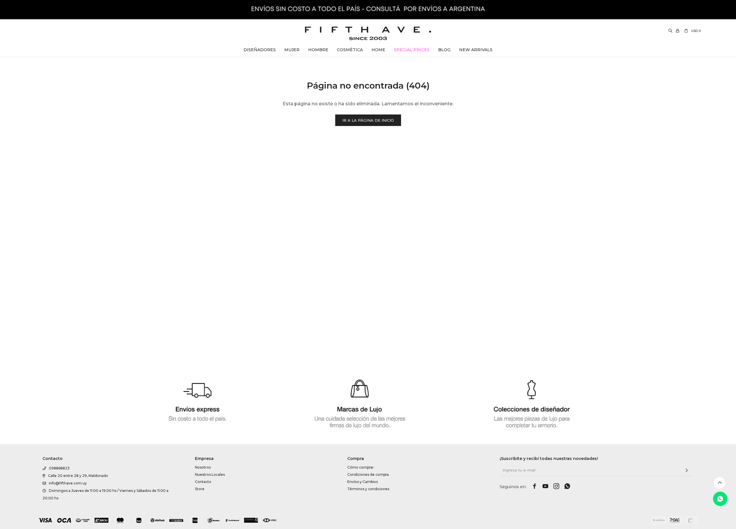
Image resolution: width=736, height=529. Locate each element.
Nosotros (203, 467)
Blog (444, 49)
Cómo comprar (360, 467)
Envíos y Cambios (362, 482)
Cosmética (350, 49)
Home (378, 49)
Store (199, 489)
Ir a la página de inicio (368, 120)
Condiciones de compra (368, 474)
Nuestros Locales (210, 474)
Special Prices (412, 49)
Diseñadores (260, 49)
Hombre (318, 49)
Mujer (292, 49)
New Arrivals (475, 49)
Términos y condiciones (368, 489)
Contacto (203, 482)
